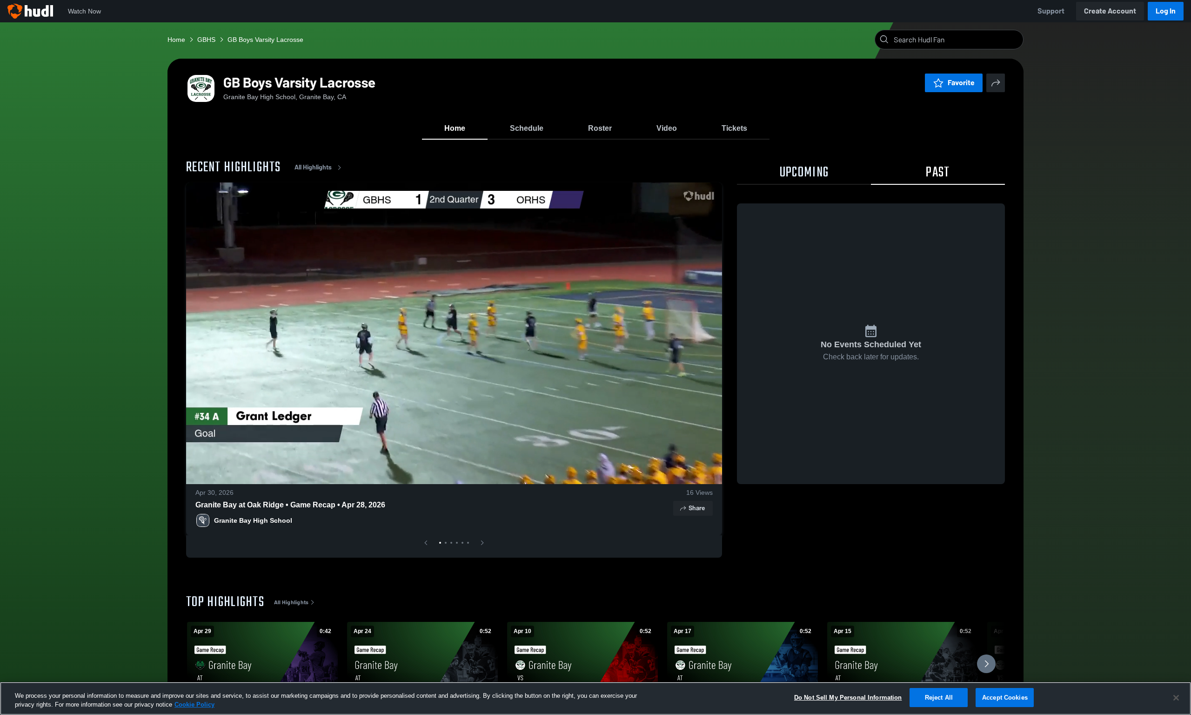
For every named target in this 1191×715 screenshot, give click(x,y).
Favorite (961, 82)
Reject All (939, 697)
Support (1050, 11)
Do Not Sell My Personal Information (848, 697)
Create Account (1110, 11)
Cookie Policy (194, 705)
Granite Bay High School (253, 520)
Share (697, 508)
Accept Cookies (1005, 697)
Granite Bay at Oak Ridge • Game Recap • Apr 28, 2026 (290, 505)
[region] (595, 698)
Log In (1166, 11)
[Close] (1176, 698)
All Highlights (313, 167)
